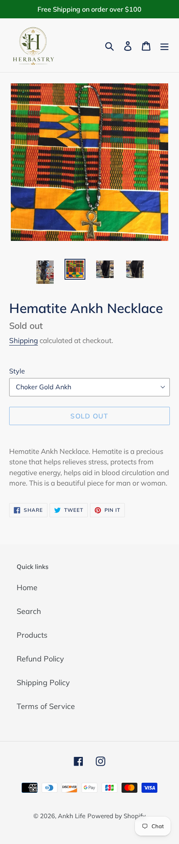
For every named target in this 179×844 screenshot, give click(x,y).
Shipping (23, 340)
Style (17, 371)
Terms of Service (46, 706)
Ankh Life (71, 816)
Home (27, 587)
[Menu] (164, 45)
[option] (45, 272)
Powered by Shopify (116, 816)
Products (32, 635)
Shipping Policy (43, 682)
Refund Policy (40, 659)
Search (29, 611)
